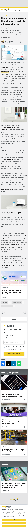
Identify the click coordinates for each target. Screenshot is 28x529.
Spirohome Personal (7, 306)
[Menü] (26, 10)
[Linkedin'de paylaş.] (14, 363)
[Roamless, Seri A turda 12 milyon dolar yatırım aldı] (14, 410)
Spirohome (7, 81)
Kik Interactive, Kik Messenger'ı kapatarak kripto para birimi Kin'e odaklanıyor (14, 485)
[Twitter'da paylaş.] (8, 363)
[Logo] (5, 10)
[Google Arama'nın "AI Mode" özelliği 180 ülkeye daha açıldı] (14, 382)
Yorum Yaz (14, 319)
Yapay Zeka (4, 391)
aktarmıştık (5, 72)
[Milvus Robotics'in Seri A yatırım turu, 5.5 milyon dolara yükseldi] (14, 437)
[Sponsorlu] (14, 278)
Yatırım (4, 419)
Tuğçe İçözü (5, 490)
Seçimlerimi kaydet (14, 353)
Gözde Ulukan (6, 399)
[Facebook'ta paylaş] (3, 363)
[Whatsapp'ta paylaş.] (19, 363)
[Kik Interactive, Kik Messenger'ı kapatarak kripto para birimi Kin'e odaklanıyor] (14, 474)
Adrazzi (4, 297)
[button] (14, 114)
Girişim (3, 15)
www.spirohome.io (18, 244)
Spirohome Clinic (17, 302)
